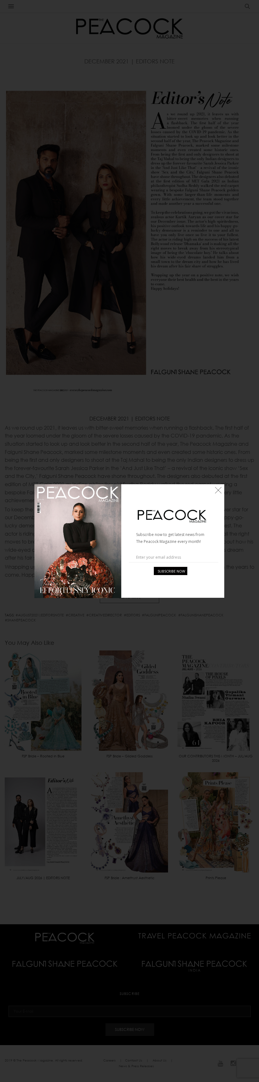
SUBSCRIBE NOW (171, 571)
